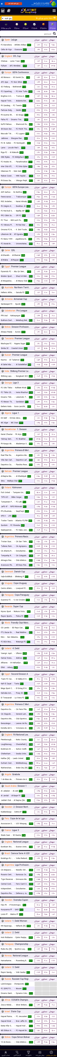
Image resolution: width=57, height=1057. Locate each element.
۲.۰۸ (38, 611)
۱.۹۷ (53, 443)
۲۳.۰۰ (53, 658)
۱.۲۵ (38, 91)
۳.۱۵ (45, 171)
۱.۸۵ (38, 753)
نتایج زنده (28, 1055)
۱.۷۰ (38, 812)
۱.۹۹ (38, 49)
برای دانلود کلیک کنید (13, 3)
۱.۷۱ (38, 418)
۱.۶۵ (38, 653)
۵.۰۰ (45, 77)
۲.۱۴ (53, 110)
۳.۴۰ (45, 157)
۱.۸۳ (38, 884)
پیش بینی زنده (40, 1055)
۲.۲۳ (38, 546)
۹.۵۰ (53, 45)
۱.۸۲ (38, 502)
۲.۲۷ (53, 255)
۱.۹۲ (53, 260)
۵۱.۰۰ (53, 739)
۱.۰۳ (38, 709)
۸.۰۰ (45, 61)
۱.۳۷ (53, 206)
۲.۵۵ (46, 276)
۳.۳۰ (38, 110)
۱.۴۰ (53, 192)
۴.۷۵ (46, 201)
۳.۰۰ (38, 105)
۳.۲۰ (45, 49)
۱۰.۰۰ (53, 271)
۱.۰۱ (38, 739)
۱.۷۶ (53, 511)
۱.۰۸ (38, 392)
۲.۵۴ (53, 129)
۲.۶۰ (38, 129)
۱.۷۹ (53, 516)
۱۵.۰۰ (53, 61)
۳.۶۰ (45, 105)
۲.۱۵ (38, 143)
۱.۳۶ (38, 77)
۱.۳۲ (38, 401)
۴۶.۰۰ (38, 763)
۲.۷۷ (46, 281)
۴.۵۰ (46, 152)
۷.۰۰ (45, 65)
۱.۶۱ (38, 926)
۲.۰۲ (53, 239)
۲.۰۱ (53, 627)
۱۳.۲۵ (53, 65)
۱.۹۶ (38, 180)
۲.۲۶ (53, 157)
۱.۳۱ (38, 119)
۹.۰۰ (53, 119)
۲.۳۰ (53, 220)
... (38, 983)
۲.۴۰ (38, 464)
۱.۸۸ (38, 723)
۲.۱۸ (53, 138)
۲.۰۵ (53, 196)
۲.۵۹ (38, 255)
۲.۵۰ (53, 171)
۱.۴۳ (38, 315)
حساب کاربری (6, 1055)
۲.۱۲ (53, 105)
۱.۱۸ (38, 86)
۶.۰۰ (45, 45)
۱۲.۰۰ (53, 86)
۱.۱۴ (38, 65)
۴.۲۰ (45, 100)
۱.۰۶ (38, 749)
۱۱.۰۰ (45, 658)
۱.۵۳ (38, 215)
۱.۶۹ (38, 304)
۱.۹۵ (38, 124)
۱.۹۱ (38, 343)
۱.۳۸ (38, 714)
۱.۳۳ (38, 82)
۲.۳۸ (53, 679)
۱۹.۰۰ (38, 914)
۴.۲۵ (46, 520)
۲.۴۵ (53, 795)
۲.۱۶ (53, 588)
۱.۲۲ (38, 45)
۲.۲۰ (38, 133)
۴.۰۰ (38, 243)
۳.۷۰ (45, 360)
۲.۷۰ (38, 220)
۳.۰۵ (46, 870)
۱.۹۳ (38, 147)
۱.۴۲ (38, 152)
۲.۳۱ (38, 397)
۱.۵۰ (38, 1030)
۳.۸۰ (53, 49)
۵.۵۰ (46, 91)
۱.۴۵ (38, 422)
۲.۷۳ (53, 364)
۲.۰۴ (38, 376)
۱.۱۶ (38, 292)
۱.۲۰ (38, 211)
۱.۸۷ (38, 520)
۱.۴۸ (38, 234)
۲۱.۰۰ (53, 662)
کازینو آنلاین (17, 1055)
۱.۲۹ (38, 271)
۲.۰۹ (38, 693)
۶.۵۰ (45, 86)
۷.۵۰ (46, 96)
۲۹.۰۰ (53, 709)
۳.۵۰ (46, 133)
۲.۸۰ (53, 143)
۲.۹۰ (53, 133)
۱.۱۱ (53, 439)
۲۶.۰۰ (38, 767)
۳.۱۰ (45, 343)
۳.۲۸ (46, 124)
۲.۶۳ (45, 683)
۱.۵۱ (53, 100)
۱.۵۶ (38, 846)
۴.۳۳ (46, 234)
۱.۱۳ (38, 61)
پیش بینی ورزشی (51, 1055)
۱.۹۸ (53, 115)
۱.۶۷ (53, 800)
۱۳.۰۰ (53, 555)
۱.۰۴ (38, 658)
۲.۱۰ (53, 161)
